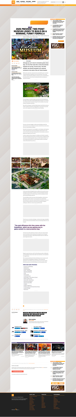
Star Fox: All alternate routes (42, 2)
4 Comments (22, 356)
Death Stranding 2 (27, 269)
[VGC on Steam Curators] (64, 5)
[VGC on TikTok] (63, 5)
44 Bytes (17, 409)
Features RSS (44, 406)
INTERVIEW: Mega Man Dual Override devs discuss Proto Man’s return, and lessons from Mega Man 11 (59, 37)
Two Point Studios (35, 105)
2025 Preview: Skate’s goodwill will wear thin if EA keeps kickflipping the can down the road (18, 352)
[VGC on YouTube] (62, 5)
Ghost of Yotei (26, 274)
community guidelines (32, 363)
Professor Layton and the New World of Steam (32, 286)
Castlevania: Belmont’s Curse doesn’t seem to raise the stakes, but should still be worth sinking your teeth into (44, 352)
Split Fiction (26, 289)
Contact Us (31, 400)
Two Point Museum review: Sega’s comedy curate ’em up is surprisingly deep (17, 68)
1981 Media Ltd (14, 397)
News (17, 1)
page (42, 367)
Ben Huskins (26, 312)
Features (28, 1)
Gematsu (55, 398)
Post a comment (16, 61)
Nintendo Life (56, 400)
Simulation (38, 315)
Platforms (43, 404)
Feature (30, 27)
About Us (31, 397)
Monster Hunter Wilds (28, 282)
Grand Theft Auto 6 (27, 275)
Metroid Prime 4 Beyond (28, 281)
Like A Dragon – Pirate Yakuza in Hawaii (31, 277)
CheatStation (56, 396)
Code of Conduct (32, 399)
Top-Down (34, 315)
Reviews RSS (43, 407)
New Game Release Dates (41, 3)
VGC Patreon (32, 406)
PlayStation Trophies (57, 401)
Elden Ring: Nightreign (28, 271)
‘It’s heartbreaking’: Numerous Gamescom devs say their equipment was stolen (58, 26)
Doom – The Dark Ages (28, 270)
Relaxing (25, 315)
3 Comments (62, 356)
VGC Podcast (32, 407)
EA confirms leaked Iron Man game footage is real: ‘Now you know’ (16, 74)
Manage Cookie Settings (33, 396)
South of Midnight (27, 288)
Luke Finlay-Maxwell (32, 312)
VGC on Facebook (32, 405)
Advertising (31, 398)
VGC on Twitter (32, 408)
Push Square (55, 404)
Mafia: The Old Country (28, 278)
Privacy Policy (32, 401)
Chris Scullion (32, 319)
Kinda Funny (56, 399)
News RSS (43, 405)
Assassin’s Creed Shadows (28, 266)
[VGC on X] (60, 5)
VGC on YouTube (32, 409)
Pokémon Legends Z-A (28, 285)
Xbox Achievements (57, 408)
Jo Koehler (38, 312)
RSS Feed (31, 404)
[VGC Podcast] (59, 5)
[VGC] (13, 2)
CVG (54, 397)
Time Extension (56, 407)
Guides (33, 1)
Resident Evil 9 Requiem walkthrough (43, 1)
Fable (25, 273)
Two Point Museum (28, 195)
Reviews (22, 1)
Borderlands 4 (26, 267)
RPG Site (55, 405)
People (43, 400)
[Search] (63, 2)
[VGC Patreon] (58, 5)
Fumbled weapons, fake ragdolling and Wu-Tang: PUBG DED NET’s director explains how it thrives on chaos (31, 352)
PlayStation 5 (44, 312)
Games (43, 401)
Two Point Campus (32, 99)
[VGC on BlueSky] (61, 5)
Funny (29, 315)
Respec (55, 406)
